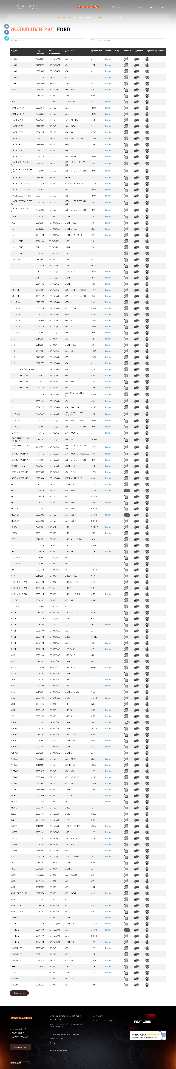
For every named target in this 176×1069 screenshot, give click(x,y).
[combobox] (48, 40)
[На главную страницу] (87, 7)
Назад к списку (19, 993)
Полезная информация (103, 1021)
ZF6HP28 (94, 484)
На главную (98, 1016)
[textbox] (48, 40)
